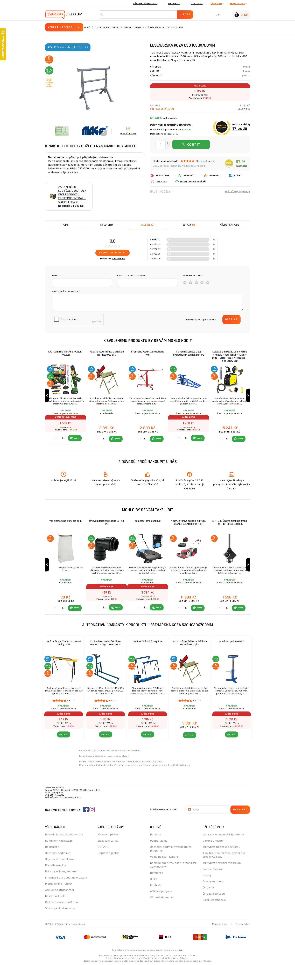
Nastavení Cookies (56, 896)
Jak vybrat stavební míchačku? (222, 862)
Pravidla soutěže (55, 865)
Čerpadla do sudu (214, 893)
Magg (246, 67)
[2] (190, 282)
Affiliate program (161, 891)
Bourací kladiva (212, 869)
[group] (65, 395)
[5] (208, 282)
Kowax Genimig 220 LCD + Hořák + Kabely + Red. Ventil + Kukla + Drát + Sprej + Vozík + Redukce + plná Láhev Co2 (229, 356)
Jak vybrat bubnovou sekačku (221, 846)
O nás (153, 879)
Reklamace (52, 846)
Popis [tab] (65, 225)
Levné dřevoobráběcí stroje (93, 756)
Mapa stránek (219, 924)
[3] (196, 282)
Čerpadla (208, 887)
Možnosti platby (108, 834)
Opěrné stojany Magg (237, 191)
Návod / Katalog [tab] (229, 225)
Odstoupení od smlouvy (60, 908)
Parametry (106, 225)
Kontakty (197, 3)
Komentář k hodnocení (66, 291)
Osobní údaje (243, 924)
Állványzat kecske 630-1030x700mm (171, 765)
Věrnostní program (145, 3)
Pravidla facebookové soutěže (64, 834)
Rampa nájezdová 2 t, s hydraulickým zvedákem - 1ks (188, 353)
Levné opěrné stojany (118, 756)
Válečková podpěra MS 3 (231, 641)
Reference (156, 872)
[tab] (147, 225)
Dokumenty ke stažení (59, 840)
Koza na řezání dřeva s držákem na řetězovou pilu (107, 353)
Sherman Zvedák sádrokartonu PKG (147, 353)
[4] (202, 282)
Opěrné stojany (132, 27)
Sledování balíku (108, 840)
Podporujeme (158, 840)
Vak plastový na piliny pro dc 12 (65, 521)
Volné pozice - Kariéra (164, 856)
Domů (87, 27)
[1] (185, 282)
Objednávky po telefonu (60, 859)
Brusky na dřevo (213, 881)
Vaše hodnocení (193, 275)
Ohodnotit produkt (112, 252)
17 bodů (239, 128)
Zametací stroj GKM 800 (147, 521)
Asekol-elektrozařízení (59, 889)
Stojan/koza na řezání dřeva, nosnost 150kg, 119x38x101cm (105, 643)
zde (180, 950)
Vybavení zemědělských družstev (223, 834)
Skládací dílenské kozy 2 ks (147, 641)
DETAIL (63, 734)
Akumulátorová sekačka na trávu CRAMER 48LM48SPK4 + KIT (188, 522)
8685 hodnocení (205, 161)
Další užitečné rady (214, 899)
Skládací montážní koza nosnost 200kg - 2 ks (63, 643)
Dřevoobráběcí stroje (107, 27)
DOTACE (103, 846)
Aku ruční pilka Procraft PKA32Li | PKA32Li (65, 353)
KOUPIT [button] (76, 438)
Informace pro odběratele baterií (66, 877)
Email (131, 275)
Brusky (207, 875)
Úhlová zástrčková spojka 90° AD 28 (106, 522)
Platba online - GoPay (58, 883)
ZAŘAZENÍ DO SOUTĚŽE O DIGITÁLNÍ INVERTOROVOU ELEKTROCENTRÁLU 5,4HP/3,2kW (72, 194)
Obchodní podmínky (58, 853)
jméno (56, 275)
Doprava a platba (109, 853)
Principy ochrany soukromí (62, 871)
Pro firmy (174, 3)
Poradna (155, 834)
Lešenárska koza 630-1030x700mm (145, 761)
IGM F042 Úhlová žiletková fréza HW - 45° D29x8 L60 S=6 (229, 522)
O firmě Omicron (213, 840)
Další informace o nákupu (61, 902)
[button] (75, 438)
